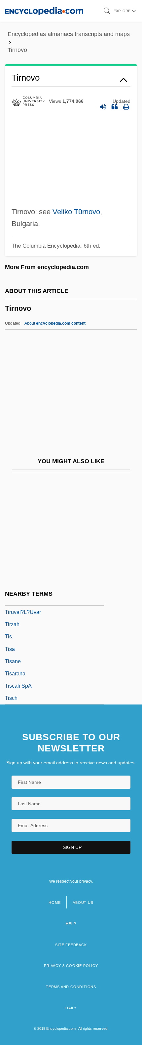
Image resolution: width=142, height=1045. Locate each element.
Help (71, 924)
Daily (71, 1008)
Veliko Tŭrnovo (76, 212)
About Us (83, 902)
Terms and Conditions (71, 987)
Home (54, 902)
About (55, 323)
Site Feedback (71, 945)
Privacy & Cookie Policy (71, 966)
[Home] (44, 11)
